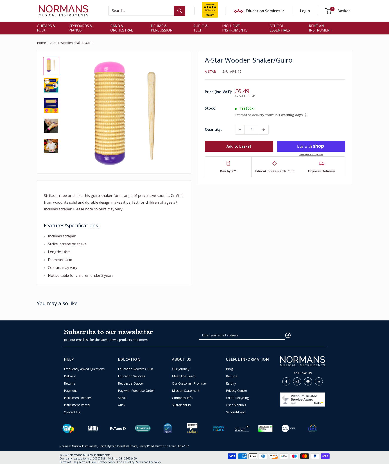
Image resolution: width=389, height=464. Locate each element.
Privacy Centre (236, 390)
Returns (69, 383)
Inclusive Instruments (234, 28)
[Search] (179, 11)
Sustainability (181, 405)
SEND (122, 397)
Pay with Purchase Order (136, 390)
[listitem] (228, 167)
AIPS (121, 405)
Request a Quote (130, 383)
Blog (229, 369)
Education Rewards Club (135, 369)
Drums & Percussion (162, 28)
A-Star (210, 71)
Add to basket (238, 146)
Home (41, 43)
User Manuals (236, 405)
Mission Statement (185, 390)
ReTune (231, 376)
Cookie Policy (125, 462)
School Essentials (280, 28)
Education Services (131, 376)
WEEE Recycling (237, 397)
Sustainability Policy (148, 462)
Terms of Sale (87, 462)
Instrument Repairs (78, 397)
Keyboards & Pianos (80, 28)
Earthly (231, 383)
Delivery (70, 376)
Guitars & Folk (46, 28)
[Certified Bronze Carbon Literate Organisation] (192, 428)
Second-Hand (236, 412)
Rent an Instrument (320, 28)
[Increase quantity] (263, 129)
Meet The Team (184, 376)
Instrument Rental (77, 405)
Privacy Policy (106, 462)
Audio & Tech (200, 28)
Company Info (182, 397)
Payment (70, 390)
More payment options (311, 154)
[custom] (286, 381)
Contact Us (72, 412)
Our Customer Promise (189, 383)
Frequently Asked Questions (84, 369)
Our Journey (180, 369)
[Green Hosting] (265, 428)
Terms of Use (68, 462)
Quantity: (213, 129)
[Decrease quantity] (239, 129)
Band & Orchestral (121, 28)
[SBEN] (242, 428)
